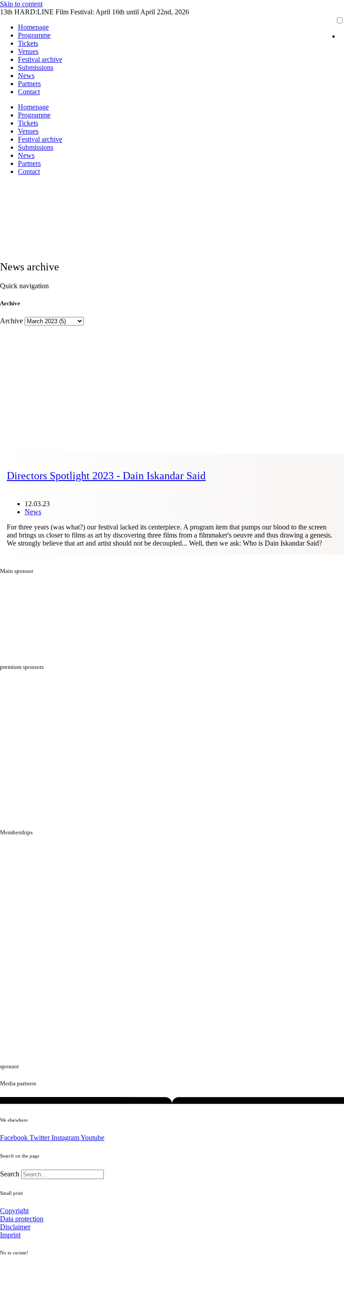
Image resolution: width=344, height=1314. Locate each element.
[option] (342, 36)
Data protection (21, 1219)
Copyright (14, 1210)
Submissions (35, 67)
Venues (28, 51)
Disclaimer (15, 1227)
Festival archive (40, 59)
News (26, 75)
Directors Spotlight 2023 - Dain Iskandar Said (106, 475)
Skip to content (21, 4)
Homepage (33, 27)
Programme (34, 35)
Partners (29, 83)
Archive (11, 321)
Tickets (28, 43)
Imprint (10, 1235)
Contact (29, 91)
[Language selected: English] (333, 32)
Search (9, 1174)
